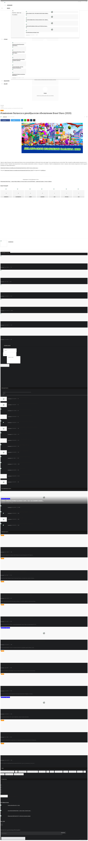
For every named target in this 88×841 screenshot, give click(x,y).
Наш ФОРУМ (6, 80)
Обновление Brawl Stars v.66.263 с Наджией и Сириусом (18, 60)
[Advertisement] (44, 158)
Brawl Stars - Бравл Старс (16, 12)
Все (12, 10)
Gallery (5, 83)
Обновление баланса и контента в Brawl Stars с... (18, 75)
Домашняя (9, 5)
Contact (2, 1)
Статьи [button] (5, 39)
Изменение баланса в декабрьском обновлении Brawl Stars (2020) (18, 170)
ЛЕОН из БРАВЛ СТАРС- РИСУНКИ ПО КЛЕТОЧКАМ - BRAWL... (37, 13)
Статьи (2, 106)
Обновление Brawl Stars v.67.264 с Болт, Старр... (18, 52)
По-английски (14, 14)
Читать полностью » (19, 167)
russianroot (28, 34)
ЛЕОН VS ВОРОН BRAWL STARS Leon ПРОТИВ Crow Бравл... (37, 26)
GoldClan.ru (43, 170)
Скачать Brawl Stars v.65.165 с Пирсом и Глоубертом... (17, 67)
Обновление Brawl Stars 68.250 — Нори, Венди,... (18, 45)
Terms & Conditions (83, 839)
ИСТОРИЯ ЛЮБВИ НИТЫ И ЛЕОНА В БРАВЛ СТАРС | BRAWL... (37, 19)
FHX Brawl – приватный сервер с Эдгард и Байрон (41, 181)
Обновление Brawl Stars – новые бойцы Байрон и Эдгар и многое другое (15, 181)
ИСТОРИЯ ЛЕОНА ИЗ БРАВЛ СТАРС (32, 32)
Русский (79, 1)
